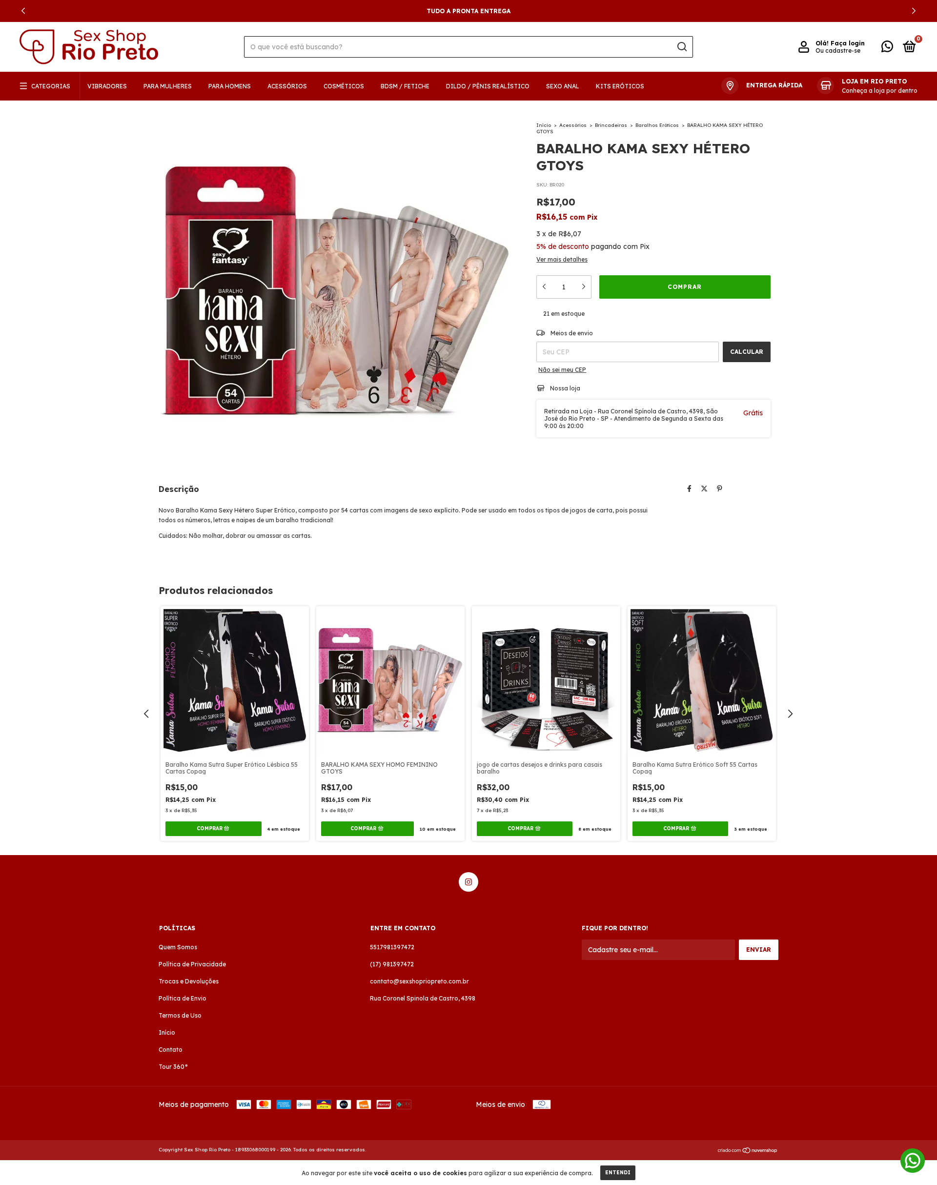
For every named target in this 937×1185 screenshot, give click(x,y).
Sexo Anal (562, 86)
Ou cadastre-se (837, 50)
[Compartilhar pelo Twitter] (704, 488)
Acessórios (287, 86)
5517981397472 (392, 947)
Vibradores (107, 86)
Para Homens (229, 86)
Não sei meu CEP (562, 369)
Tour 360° (173, 1066)
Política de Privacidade (192, 964)
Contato (171, 1049)
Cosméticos (344, 86)
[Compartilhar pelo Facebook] (689, 488)
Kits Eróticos (620, 86)
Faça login (848, 43)
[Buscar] (681, 47)
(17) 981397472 (392, 964)
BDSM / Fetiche (405, 86)
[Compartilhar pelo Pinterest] (719, 488)
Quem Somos (178, 947)
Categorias (50, 86)
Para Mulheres (167, 86)
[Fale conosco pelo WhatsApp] (887, 48)
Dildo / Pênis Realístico (488, 86)
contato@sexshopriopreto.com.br (419, 981)
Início (543, 125)
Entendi (618, 1172)
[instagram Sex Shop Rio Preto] (468, 882)
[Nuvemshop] (747, 1150)
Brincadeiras (611, 125)
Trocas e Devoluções (189, 981)
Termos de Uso (180, 1015)
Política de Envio (182, 998)
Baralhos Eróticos (657, 125)
